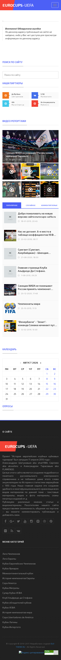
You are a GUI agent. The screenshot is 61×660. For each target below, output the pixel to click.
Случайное (30, 205)
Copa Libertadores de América (17, 617)
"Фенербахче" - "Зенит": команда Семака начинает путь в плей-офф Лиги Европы (37, 323)
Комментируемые (49, 205)
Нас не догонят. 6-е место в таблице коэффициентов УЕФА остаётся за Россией (36, 233)
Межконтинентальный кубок (17, 573)
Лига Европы (9, 558)
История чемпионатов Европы (18, 578)
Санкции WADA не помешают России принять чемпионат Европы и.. (30, 154)
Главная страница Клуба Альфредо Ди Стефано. (32, 269)
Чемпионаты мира (29, 303)
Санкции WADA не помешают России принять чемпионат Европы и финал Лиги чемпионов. (35, 287)
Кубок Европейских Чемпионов (19, 563)
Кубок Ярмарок (10, 568)
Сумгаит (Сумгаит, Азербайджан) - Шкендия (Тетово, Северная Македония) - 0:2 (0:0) (37, 251)
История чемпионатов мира (17, 612)
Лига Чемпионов (11, 553)
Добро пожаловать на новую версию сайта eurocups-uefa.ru (37, 215)
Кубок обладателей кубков (16, 602)
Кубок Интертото (11, 627)
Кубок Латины (9, 622)
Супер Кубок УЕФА (12, 592)
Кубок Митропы (10, 588)
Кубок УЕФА (8, 607)
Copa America (9, 583)
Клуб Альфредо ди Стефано (17, 597)
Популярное (11, 205)
